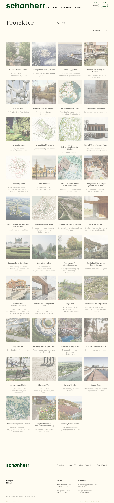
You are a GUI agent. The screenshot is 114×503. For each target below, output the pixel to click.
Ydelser (69, 465)
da (94, 5)
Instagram (9, 481)
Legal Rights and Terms (14, 496)
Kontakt (104, 465)
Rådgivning (78, 465)
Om (98, 465)
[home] (26, 6)
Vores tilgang (90, 465)
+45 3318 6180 (83, 493)
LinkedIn (9, 483)
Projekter (60, 465)
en (97, 5)
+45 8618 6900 (62, 493)
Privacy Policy (30, 496)
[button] (104, 5)
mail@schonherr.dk (63, 491)
